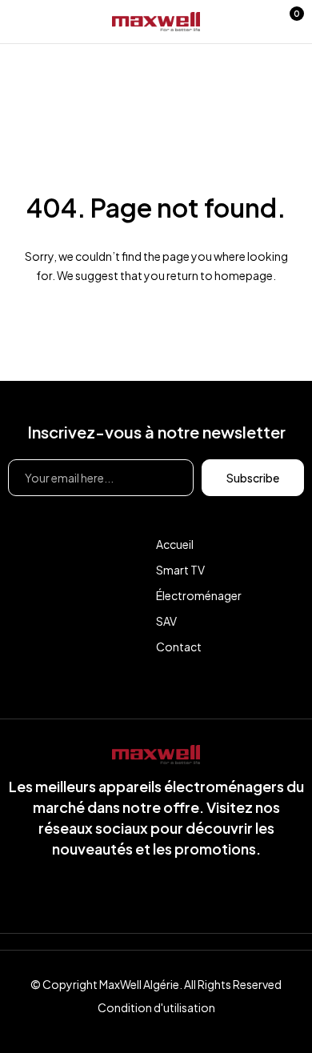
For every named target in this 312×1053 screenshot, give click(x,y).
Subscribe (252, 477)
